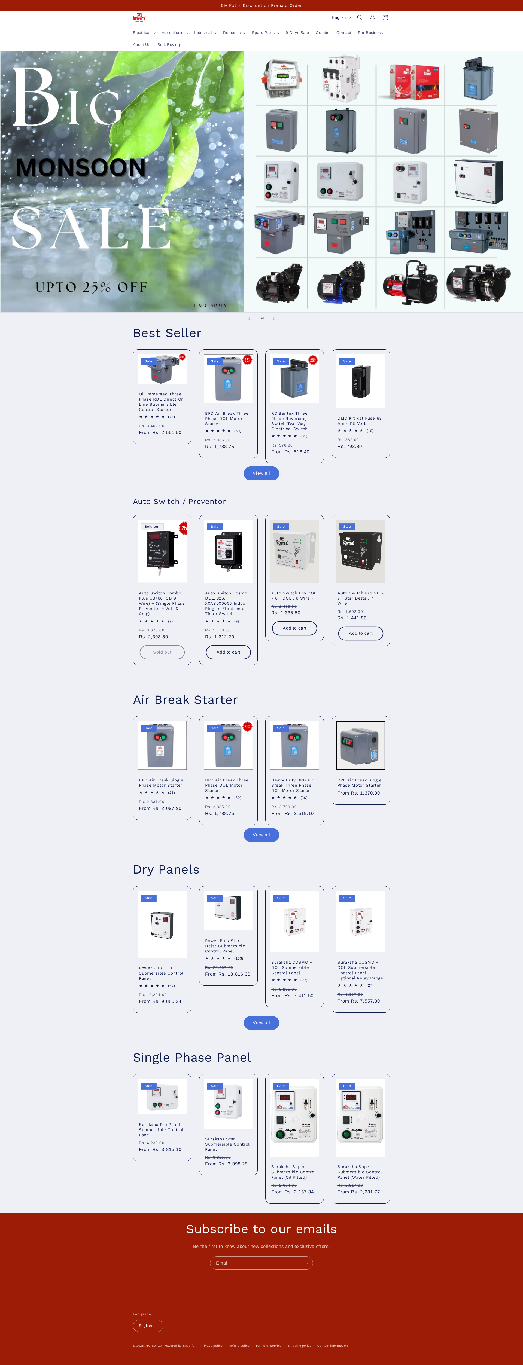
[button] (143, 33)
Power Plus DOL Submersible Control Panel (161, 973)
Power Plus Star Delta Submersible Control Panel (225, 945)
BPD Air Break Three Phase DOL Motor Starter (227, 418)
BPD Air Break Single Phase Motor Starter (161, 782)
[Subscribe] (306, 1263)
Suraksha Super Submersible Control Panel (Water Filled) (359, 1172)
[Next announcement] (388, 5)
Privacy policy (211, 1346)
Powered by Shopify (179, 1346)
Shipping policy (300, 1346)
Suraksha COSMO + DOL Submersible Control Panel (291, 967)
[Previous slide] (249, 319)
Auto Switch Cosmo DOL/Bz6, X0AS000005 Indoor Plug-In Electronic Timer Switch (226, 603)
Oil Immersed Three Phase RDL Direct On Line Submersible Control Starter (161, 402)
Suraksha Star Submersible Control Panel (227, 1144)
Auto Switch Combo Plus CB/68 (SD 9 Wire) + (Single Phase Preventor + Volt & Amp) (162, 603)
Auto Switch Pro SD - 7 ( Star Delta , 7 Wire (360, 598)
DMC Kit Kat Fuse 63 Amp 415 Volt (359, 421)
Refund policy (239, 1346)
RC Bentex (154, 1346)
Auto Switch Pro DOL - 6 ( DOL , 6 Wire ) (294, 596)
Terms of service (269, 1346)
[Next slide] (274, 319)
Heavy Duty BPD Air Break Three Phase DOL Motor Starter (292, 785)
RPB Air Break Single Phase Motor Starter (359, 782)
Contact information (332, 1346)
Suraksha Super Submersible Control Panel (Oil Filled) (293, 1172)
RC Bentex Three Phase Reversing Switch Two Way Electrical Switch (289, 421)
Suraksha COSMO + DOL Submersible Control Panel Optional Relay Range (360, 970)
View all (261, 473)
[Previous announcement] (135, 5)
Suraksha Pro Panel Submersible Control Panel (161, 1129)
